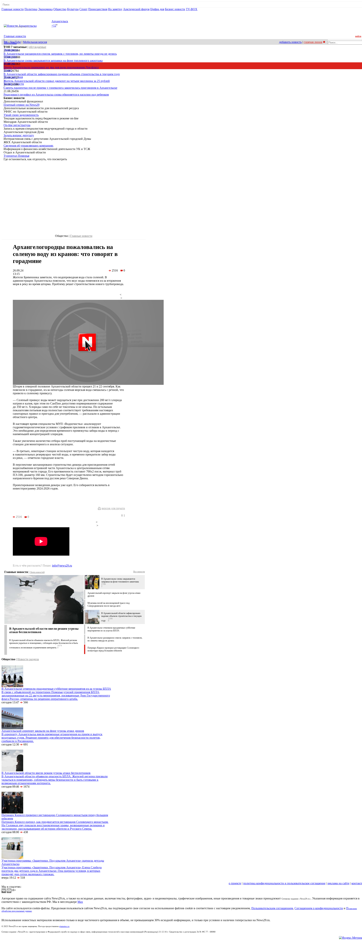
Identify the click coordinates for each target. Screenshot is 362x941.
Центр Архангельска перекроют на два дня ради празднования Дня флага (51, 67)
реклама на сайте (338, 883)
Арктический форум (136, 9)
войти (358, 36)
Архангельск (59, 21)
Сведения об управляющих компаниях (28, 145)
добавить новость (290, 42)
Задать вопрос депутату (19, 135)
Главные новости (13, 9)
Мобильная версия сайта (19, 883)
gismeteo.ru (64, 926)
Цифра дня (157, 9)
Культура (73, 9)
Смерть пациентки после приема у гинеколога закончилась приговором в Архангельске (60, 87)
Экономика (45, 9)
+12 (53, 25)
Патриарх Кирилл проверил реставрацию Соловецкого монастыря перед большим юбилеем (113, 649)
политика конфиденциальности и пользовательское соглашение (284, 883)
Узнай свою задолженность (21, 115)
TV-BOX (191, 9)
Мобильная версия (35, 42)
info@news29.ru (62, 565)
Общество (59, 9)
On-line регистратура (17, 125)
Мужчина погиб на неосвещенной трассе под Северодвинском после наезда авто (108, 604)
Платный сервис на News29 (21, 104)
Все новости (139, 571)
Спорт (83, 9)
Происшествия (97, 9)
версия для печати (113, 508)
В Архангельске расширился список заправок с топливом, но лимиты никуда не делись (60, 53)
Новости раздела (28, 659)
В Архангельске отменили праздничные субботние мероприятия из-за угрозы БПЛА (111, 629)
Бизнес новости (175, 9)
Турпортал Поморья (16, 155)
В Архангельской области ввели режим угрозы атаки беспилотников (43, 630)
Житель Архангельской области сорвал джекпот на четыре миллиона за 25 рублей (57, 81)
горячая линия (313, 42)
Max (80, 901)
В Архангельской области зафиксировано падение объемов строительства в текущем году (62, 74)
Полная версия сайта (16, 12)
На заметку (115, 9)
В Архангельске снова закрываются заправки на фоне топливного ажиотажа (53, 60)
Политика (31, 9)
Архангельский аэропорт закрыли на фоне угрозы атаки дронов (43, 730)
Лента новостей (37, 572)
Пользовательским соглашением (272, 908)
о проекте (235, 883)
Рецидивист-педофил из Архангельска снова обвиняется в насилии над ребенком (56, 94)
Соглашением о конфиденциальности (319, 908)
